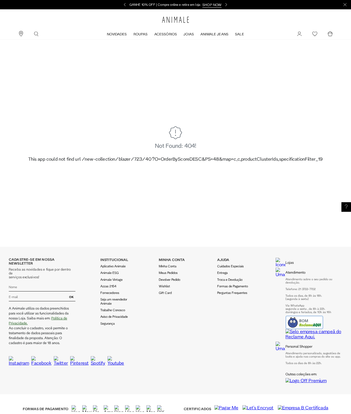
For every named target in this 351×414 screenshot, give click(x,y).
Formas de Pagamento (232, 286)
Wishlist (164, 286)
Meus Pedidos (168, 272)
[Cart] (330, 34)
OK (71, 297)
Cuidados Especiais (230, 266)
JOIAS (188, 34)
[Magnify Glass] (36, 34)
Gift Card (165, 292)
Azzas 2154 (108, 286)
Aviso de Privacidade (114, 316)
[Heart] (314, 34)
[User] (299, 34)
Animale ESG (109, 272)
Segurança (107, 323)
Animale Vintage (111, 279)
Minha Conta (167, 266)
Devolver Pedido (169, 279)
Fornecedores (109, 292)
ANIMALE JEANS (214, 34)
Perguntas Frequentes (232, 292)
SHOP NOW (212, 5)
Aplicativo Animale (113, 266)
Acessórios (165, 34)
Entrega (222, 272)
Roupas (141, 34)
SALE (239, 34)
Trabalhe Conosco (112, 310)
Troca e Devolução (229, 279)
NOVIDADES (117, 34)
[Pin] (20, 34)
